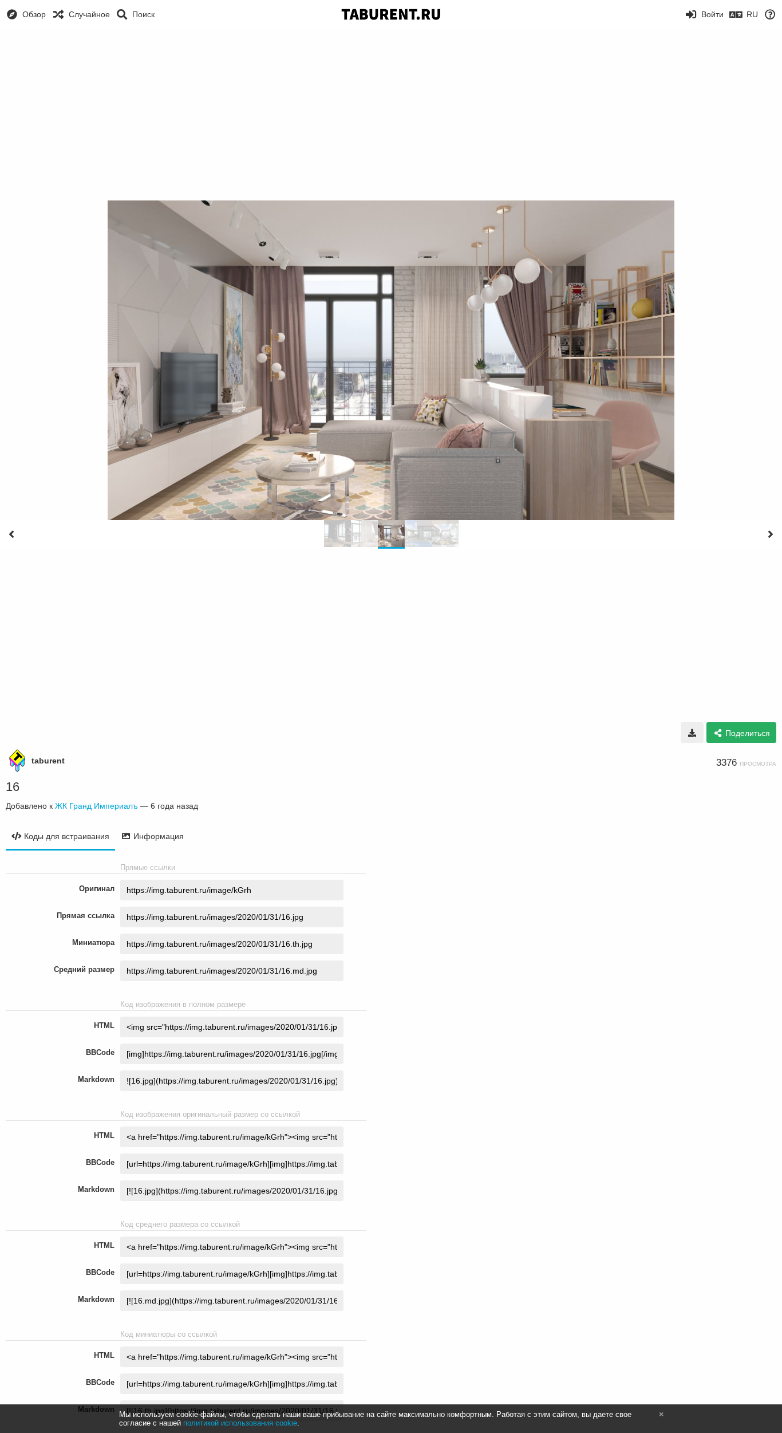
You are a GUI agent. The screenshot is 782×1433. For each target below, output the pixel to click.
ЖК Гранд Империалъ (96, 805)
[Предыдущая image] (11, 534)
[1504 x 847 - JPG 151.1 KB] (692, 732)
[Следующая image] (770, 534)
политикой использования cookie (240, 1423)
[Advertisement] (391, 114)
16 (12, 787)
